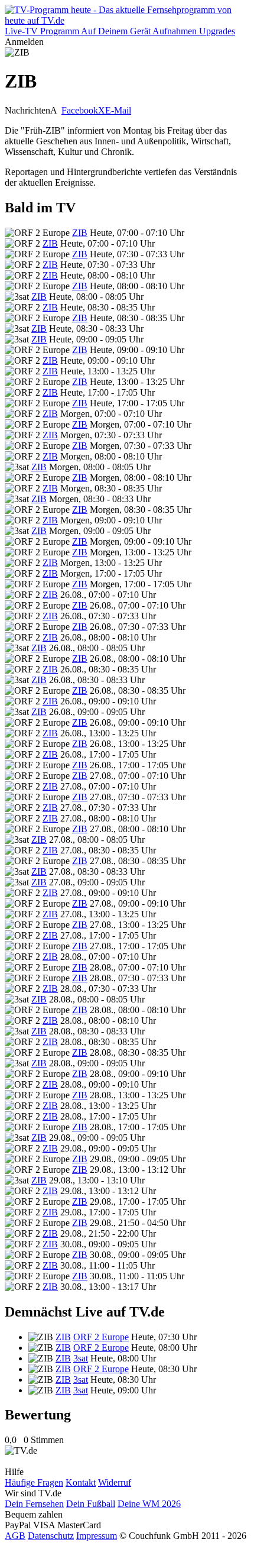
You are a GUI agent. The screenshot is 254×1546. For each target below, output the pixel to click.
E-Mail (118, 110)
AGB (15, 1536)
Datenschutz (51, 1536)
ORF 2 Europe (101, 1337)
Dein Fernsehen (34, 1504)
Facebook (79, 110)
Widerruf (114, 1482)
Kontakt (81, 1482)
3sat (80, 1358)
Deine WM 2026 (149, 1504)
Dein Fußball (90, 1504)
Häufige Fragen (34, 1482)
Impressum (96, 1536)
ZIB (79, 233)
